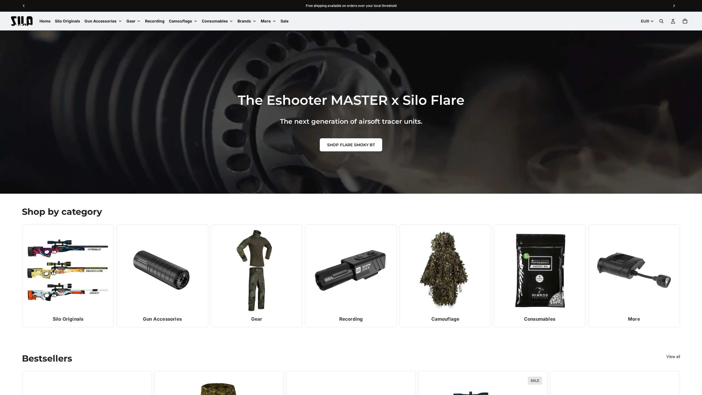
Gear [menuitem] (130, 21)
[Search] (661, 21)
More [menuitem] (266, 21)
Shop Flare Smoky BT (351, 144)
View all (673, 356)
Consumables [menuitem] (215, 21)
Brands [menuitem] (244, 21)
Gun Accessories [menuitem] (100, 21)
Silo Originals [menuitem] (67, 21)
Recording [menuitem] (155, 21)
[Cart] (685, 21)
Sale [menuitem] (284, 21)
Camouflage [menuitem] (180, 21)
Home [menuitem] (44, 21)
